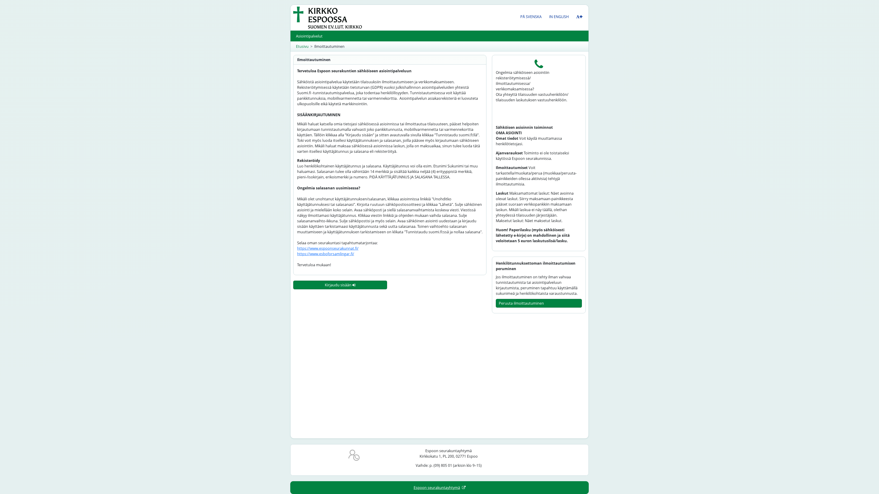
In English (559, 16)
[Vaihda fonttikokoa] (579, 17)
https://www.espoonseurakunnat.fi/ (327, 248)
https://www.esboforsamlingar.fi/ (325, 253)
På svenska (531, 16)
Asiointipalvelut (309, 36)
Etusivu (302, 46)
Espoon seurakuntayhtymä (437, 487)
